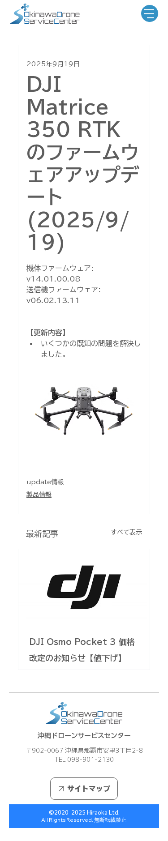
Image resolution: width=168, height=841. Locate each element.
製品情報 (39, 494)
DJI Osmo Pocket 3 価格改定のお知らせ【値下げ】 (82, 650)
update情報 (45, 482)
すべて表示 (126, 532)
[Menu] (150, 13)
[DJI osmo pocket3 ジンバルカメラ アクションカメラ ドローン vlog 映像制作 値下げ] (84, 586)
